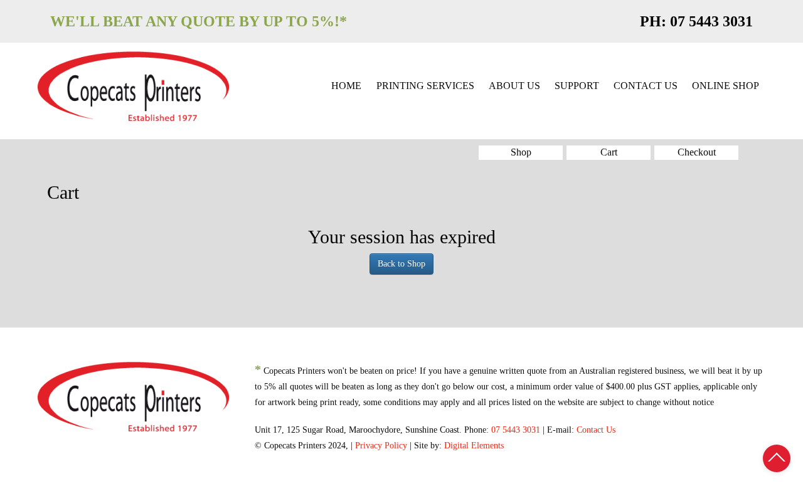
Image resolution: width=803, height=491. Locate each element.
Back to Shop (401, 263)
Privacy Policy (381, 445)
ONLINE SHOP (725, 85)
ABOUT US (514, 85)
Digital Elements (474, 445)
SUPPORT (577, 85)
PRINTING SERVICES (425, 85)
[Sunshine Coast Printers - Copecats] (133, 84)
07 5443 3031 (711, 21)
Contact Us (596, 430)
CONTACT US (646, 85)
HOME (346, 85)
